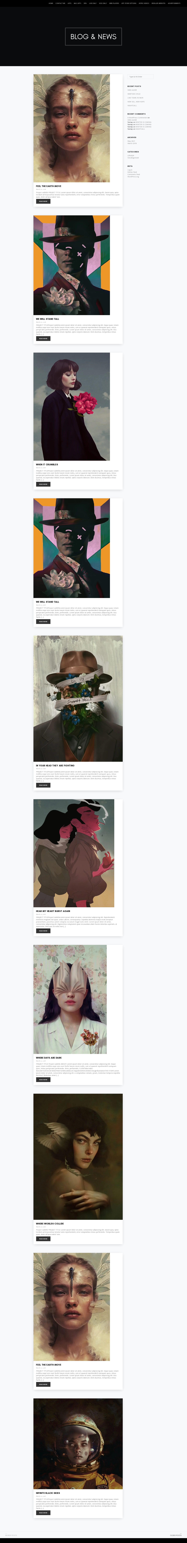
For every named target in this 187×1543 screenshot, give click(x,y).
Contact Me (60, 3)
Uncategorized (133, 158)
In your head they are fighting (55, 765)
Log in (130, 170)
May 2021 (131, 141)
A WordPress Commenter (137, 118)
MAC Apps (77, 3)
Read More (43, 201)
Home (51, 3)
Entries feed (132, 172)
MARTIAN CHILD (134, 94)
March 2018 (132, 143)
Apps (69, 3)
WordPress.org (133, 177)
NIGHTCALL (132, 105)
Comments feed (134, 174)
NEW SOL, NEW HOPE (136, 102)
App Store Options (129, 3)
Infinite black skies (48, 1493)
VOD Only (103, 3)
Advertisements (174, 3)
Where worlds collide (50, 1223)
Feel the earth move (48, 186)
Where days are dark (49, 1057)
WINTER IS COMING (143, 122)
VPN (85, 3)
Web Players (114, 3)
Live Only (93, 3)
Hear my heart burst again (53, 911)
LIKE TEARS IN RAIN (135, 98)
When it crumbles (47, 464)
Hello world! (132, 90)
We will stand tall (47, 319)
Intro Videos (144, 3)
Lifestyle (131, 155)
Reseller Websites (158, 3)
